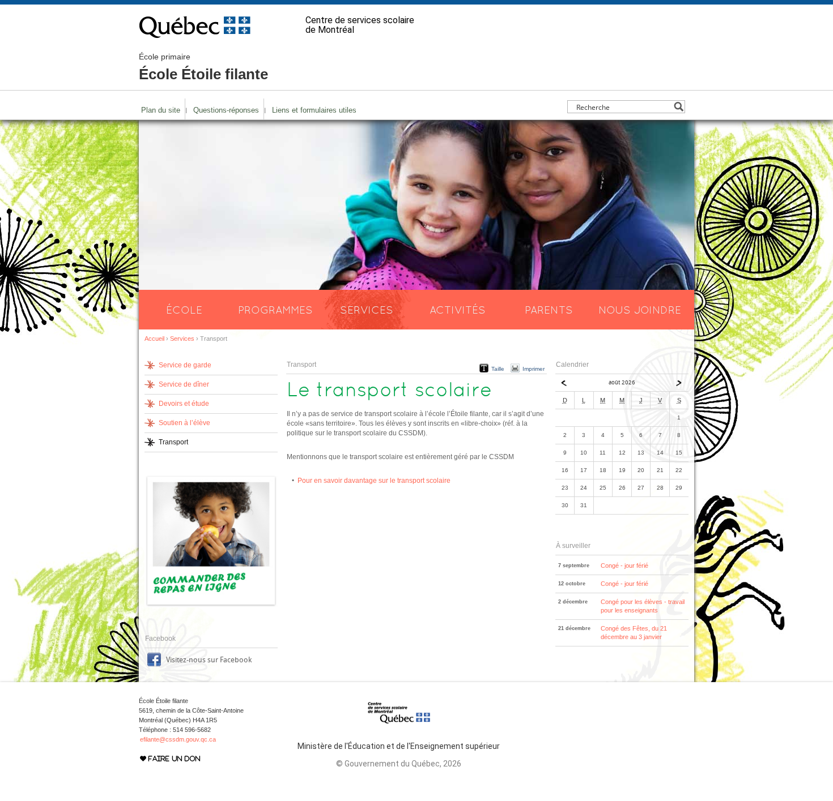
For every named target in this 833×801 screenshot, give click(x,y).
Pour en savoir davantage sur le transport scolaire (374, 481)
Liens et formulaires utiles (314, 110)
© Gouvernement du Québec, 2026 (398, 763)
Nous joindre (639, 309)
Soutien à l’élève (184, 423)
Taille (497, 369)
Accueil (154, 338)
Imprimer (533, 369)
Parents (549, 309)
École (184, 309)
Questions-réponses (226, 110)
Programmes (275, 309)
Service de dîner (184, 384)
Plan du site (160, 110)
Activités (458, 309)
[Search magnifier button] (679, 107)
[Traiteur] (211, 605)
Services (366, 309)
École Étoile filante (203, 67)
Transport (173, 442)
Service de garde (185, 365)
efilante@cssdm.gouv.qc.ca (178, 739)
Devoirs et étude (184, 404)
